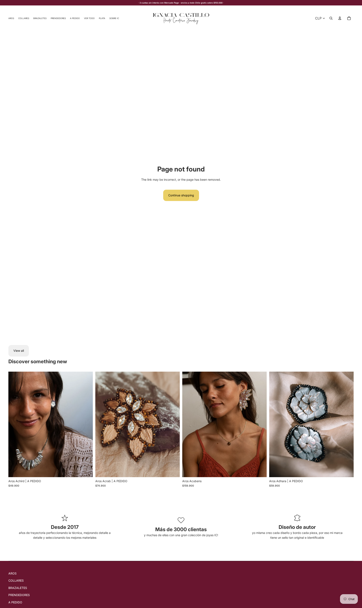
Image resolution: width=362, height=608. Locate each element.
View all (18, 350)
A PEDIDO (15, 602)
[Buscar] (331, 18)
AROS (12, 573)
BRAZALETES (17, 588)
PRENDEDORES (19, 595)
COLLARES (16, 580)
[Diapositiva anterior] (14, 424)
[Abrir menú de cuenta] (339, 18)
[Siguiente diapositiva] (86, 424)
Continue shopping (181, 195)
